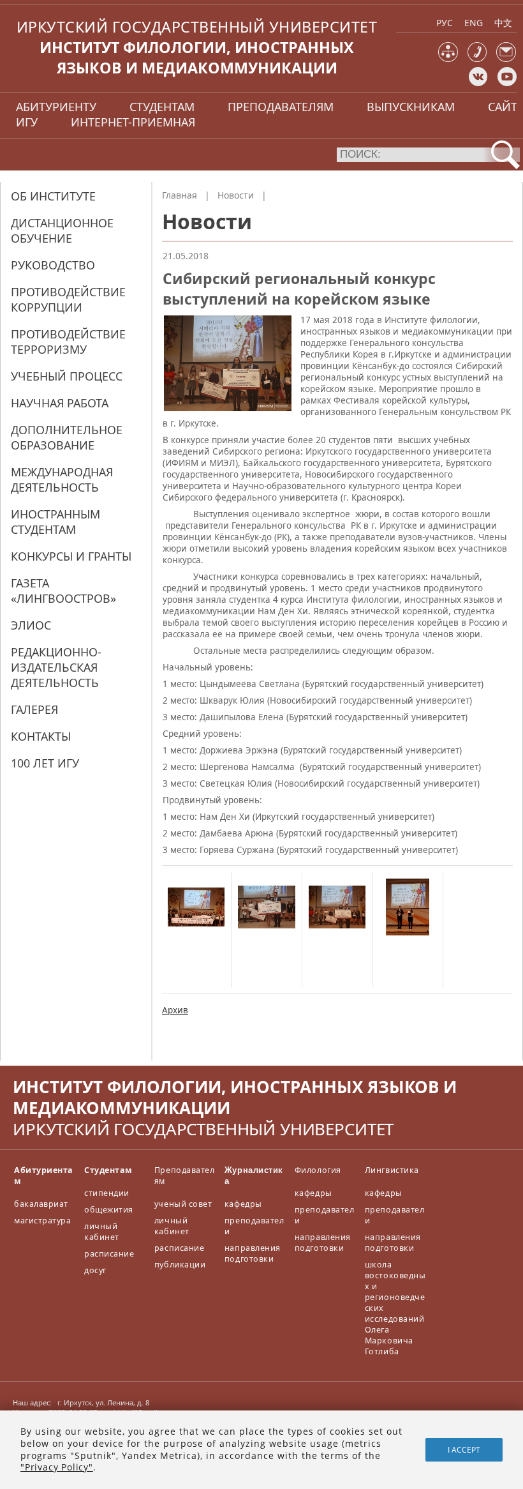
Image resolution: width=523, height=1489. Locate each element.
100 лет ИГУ (45, 763)
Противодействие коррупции (68, 299)
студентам (162, 106)
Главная (179, 195)
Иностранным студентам (55, 521)
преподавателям (281, 106)
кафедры (243, 1203)
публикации (179, 1264)
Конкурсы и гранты (71, 556)
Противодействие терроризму (68, 341)
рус (444, 23)
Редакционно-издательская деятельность (56, 667)
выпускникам (411, 106)
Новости (235, 195)
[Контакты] (477, 59)
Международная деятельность (62, 479)
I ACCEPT (464, 1449)
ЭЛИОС (31, 625)
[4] (407, 932)
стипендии (106, 1193)
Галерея (34, 709)
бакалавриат (41, 1203)
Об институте (53, 196)
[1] (196, 932)
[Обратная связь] (506, 59)
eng (473, 23)
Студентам (108, 1170)
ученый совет (183, 1203)
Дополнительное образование (66, 437)
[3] (337, 932)
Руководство (53, 265)
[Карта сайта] (448, 59)
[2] (266, 932)
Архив (175, 1010)
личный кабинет (101, 1232)
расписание (109, 1253)
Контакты (41, 736)
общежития (108, 1209)
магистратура (42, 1220)
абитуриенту (56, 106)
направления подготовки (253, 1253)
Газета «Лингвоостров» (63, 590)
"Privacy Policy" (56, 1467)
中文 (503, 23)
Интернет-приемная (133, 122)
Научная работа (59, 403)
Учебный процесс (66, 376)
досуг (95, 1270)
